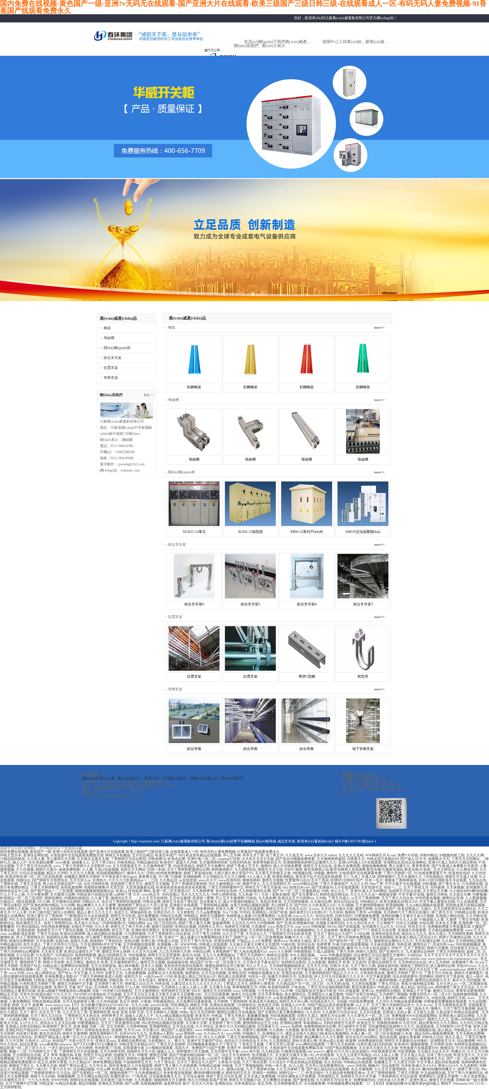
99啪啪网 (234, 998)
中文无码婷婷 (53, 909)
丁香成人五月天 (235, 984)
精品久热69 (334, 1030)
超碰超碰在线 (177, 962)
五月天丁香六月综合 (196, 941)
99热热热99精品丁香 (202, 969)
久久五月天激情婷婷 (390, 1069)
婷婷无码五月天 (238, 1073)
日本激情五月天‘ (13, 1080)
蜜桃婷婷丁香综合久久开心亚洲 (143, 905)
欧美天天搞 (9, 1023)
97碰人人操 (334, 980)
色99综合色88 (226, 891)
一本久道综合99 (60, 1048)
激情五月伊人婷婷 (116, 951)
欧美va (121, 891)
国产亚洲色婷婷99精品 (41, 905)
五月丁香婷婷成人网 (32, 1058)
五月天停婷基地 (103, 966)
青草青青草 (421, 866)
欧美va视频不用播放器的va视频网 (63, 991)
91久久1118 (236, 948)
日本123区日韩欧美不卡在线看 (442, 880)
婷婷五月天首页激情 (164, 955)
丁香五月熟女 (234, 1016)
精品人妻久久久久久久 (94, 912)
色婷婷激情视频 (465, 994)
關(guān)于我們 (272, 42)
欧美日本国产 (165, 855)
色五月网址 (75, 962)
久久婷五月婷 (404, 1062)
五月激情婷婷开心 (124, 962)
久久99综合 (204, 1026)
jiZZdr (46, 1041)
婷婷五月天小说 (270, 869)
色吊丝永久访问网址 (361, 1037)
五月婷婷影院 (10, 1087)
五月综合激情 (180, 898)
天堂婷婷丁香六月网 (225, 1023)
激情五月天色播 (441, 1080)
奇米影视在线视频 (177, 1073)
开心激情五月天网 (60, 859)
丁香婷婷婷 (238, 1001)
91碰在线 (288, 944)
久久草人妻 (36, 859)
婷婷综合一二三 (291, 1073)
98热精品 (191, 916)
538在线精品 (433, 877)
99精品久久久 (37, 1009)
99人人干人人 (256, 966)
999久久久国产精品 (262, 948)
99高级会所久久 (322, 1001)
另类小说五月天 (301, 1019)
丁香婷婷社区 (48, 998)
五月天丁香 (74, 1019)
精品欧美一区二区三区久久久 (23, 1048)
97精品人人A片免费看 (254, 941)
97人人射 (19, 912)
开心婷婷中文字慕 (352, 1026)
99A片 (196, 991)
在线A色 (62, 941)
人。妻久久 (176, 1041)
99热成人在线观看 (213, 944)
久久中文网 (14, 1041)
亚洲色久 (99, 880)
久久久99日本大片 (360, 923)
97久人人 (316, 980)
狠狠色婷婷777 (121, 1073)
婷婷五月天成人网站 (149, 969)
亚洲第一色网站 (264, 1073)
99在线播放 (137, 955)
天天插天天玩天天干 (433, 1051)
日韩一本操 (156, 869)
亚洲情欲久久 (272, 1034)
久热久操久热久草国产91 (233, 873)
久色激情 (258, 927)
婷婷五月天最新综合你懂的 (406, 1041)
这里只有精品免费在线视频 (139, 1009)
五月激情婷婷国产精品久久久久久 (331, 973)
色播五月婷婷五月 (282, 976)
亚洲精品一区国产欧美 (270, 912)
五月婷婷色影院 (261, 930)
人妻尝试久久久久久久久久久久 (196, 984)
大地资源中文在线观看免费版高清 (76, 855)
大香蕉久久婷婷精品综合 (253, 1058)
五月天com (132, 1030)
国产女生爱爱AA (305, 894)
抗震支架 (111, 368)
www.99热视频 (314, 927)
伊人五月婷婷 (439, 962)
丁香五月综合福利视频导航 (328, 987)
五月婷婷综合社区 (412, 962)
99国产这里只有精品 (361, 994)
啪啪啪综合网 (214, 998)
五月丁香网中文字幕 (21, 1083)
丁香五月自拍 (47, 934)
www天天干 (207, 880)
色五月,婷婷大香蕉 (52, 1062)
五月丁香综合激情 (142, 919)
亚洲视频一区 (167, 944)
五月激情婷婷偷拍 (331, 859)
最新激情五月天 (432, 1058)
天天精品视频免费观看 (446, 930)
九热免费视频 (135, 973)
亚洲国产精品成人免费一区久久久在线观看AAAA (73, 1037)
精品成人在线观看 (232, 976)
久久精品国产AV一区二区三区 (300, 984)
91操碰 (176, 877)
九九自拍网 (477, 1001)
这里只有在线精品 (241, 980)
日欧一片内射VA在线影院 (112, 991)
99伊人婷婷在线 (223, 894)
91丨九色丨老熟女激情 (272, 894)
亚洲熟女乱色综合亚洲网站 (404, 862)
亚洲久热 (148, 941)
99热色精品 (126, 862)
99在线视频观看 (282, 1016)
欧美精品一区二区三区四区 (21, 898)
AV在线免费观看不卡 (430, 873)
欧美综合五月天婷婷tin (296, 898)
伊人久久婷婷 (214, 1037)
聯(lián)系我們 (246, 46)
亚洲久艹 (171, 937)
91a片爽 (287, 991)
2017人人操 (94, 909)
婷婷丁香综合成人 (73, 1066)
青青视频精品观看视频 (338, 959)
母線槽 (109, 338)
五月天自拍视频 (213, 973)
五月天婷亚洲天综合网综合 (454, 909)
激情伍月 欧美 (97, 962)
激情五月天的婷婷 (217, 991)
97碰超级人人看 (431, 919)
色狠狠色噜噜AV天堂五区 (104, 887)
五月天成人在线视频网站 (295, 930)
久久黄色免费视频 (92, 980)
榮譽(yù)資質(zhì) (378, 42)
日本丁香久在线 (439, 1055)
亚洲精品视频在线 (330, 948)
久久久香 (101, 927)
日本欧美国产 (385, 909)
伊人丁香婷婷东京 (30, 937)
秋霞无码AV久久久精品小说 (160, 1019)
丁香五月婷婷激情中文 (225, 887)
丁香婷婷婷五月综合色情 (397, 1076)
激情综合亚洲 (452, 898)
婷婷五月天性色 (123, 916)
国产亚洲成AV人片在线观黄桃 (335, 887)
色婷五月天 (133, 976)
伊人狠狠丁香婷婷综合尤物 (107, 937)
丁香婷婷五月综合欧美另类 (290, 934)
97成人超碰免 (323, 951)
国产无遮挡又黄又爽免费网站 (281, 1012)
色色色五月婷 (268, 1005)
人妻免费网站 (19, 1001)
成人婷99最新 (128, 966)
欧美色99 (401, 1044)
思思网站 (426, 976)
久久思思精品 (279, 1041)
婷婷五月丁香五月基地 (263, 887)
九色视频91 (157, 1041)
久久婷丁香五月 (227, 959)
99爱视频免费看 (367, 916)
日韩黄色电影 (199, 919)
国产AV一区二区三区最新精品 (296, 891)
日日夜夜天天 (210, 902)
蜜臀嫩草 (7, 927)
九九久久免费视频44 (218, 955)
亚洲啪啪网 (192, 877)
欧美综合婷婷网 (72, 934)
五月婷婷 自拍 (441, 1044)
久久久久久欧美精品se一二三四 (133, 880)
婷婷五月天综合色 (317, 866)
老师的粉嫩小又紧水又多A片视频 (407, 916)
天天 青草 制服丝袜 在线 (62, 1055)
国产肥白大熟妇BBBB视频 (138, 998)
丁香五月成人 (338, 898)
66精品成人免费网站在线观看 (66, 966)
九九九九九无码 (350, 855)
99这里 (35, 909)
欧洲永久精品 (300, 941)
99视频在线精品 (76, 898)
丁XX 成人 (219, 919)
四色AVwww (466, 966)
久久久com (424, 1005)
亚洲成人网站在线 (450, 916)
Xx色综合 (414, 955)
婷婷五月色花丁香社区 (180, 902)
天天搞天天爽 (460, 894)
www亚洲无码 (229, 880)
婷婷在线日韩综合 (334, 894)
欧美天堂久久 (464, 1055)
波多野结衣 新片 (177, 1083)
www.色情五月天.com (284, 927)
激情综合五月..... (124, 898)
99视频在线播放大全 (264, 973)
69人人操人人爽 (385, 1055)
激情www (281, 941)
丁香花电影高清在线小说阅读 (116, 959)
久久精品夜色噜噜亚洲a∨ (345, 1073)
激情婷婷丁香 (30, 962)
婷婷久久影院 (366, 951)
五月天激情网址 (146, 991)
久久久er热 (139, 1005)
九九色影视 (317, 962)
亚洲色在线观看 (222, 1005)
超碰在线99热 (388, 966)
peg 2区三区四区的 (161, 923)
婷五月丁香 (120, 930)
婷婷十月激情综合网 (455, 937)
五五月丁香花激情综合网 (120, 1023)
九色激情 (406, 980)
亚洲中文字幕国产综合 (205, 1041)
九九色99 (313, 1012)
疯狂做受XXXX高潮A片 (308, 912)
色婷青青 (324, 944)
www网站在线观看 (310, 1044)
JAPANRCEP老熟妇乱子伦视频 (97, 994)
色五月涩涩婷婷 (202, 1012)
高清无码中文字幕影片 (201, 1019)
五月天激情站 (355, 1030)
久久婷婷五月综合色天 (334, 1080)
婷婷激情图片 (222, 869)
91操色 (251, 898)
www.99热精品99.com (211, 1030)
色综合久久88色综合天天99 (245, 1041)
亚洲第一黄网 (203, 898)
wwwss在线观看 (369, 1019)
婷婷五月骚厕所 (212, 916)
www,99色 (16, 973)
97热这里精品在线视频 (304, 1062)
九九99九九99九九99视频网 (253, 923)
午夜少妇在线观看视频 (350, 944)
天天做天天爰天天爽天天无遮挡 (254, 944)
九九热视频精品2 (148, 1073)
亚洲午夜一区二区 (201, 859)
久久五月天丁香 (74, 1012)
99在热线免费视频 (55, 927)
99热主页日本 (10, 855)
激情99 (266, 866)
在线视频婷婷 (151, 1083)
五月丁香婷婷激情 (381, 1073)
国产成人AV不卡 (413, 859)
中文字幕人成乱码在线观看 (438, 1062)
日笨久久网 (225, 909)
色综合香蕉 (28, 1044)
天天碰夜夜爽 (314, 1083)
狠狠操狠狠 (419, 1044)
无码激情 (437, 887)
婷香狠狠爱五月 (244, 987)
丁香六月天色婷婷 (341, 1044)
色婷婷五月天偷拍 (64, 1009)
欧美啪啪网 (395, 905)
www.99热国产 (51, 1030)
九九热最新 (143, 1080)
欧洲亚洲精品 (283, 877)
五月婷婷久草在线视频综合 (288, 919)
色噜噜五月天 (439, 859)
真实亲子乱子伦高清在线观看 (318, 877)
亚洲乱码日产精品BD (22, 1030)
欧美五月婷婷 (292, 1037)
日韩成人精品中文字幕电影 (55, 980)
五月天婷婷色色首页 (450, 1005)
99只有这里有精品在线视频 (199, 855)
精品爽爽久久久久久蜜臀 (96, 905)
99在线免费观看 (361, 1001)
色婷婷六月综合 (255, 969)
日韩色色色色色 (97, 1030)
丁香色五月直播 (251, 1044)
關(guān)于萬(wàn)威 (99, 778)
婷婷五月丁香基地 (449, 976)
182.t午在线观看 (321, 1055)
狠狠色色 (77, 937)
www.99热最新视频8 (336, 955)
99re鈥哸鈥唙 (366, 1058)
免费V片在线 (408, 855)
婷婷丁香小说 (468, 1069)
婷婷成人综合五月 (139, 984)
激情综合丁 (422, 944)
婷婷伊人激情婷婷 (141, 1058)
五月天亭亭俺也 (270, 994)
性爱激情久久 (419, 998)
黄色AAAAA (448, 1066)
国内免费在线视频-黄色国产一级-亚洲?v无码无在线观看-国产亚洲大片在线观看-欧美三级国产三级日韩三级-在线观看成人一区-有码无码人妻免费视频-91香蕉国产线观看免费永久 (140, 852)
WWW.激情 (293, 869)
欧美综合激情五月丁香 (82, 951)
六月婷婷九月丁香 (43, 1051)
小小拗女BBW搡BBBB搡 (468, 891)
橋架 (107, 328)
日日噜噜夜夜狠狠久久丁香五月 (212, 1044)
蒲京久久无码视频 (466, 980)
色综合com (425, 987)
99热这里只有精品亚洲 (94, 894)
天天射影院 (185, 912)
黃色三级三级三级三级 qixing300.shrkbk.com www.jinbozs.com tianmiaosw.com (418, 959)
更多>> (148, 395)
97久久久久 (62, 994)
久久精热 (276, 1030)
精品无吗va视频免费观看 (434, 1034)
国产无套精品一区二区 (90, 1073)
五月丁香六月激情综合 (465, 1073)
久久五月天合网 (144, 951)
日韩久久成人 (307, 1016)
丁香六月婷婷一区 (397, 873)
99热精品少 (369, 902)
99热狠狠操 (302, 951)
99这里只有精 (26, 1034)
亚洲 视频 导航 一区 (89, 1026)
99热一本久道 (275, 1066)
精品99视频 (87, 1083)
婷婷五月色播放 (117, 855)
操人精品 (408, 987)
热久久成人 (437, 934)
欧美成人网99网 (124, 1069)
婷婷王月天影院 (380, 1030)
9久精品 (282, 1009)
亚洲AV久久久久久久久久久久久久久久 (194, 1069)
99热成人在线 (167, 941)
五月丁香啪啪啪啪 (249, 1066)
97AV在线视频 (467, 1048)
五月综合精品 (142, 855)
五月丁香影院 (414, 948)
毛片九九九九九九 (195, 894)
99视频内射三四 (451, 855)
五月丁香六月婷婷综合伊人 (392, 1005)
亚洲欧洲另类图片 (145, 930)
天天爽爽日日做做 (277, 1080)
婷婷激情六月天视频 (192, 1051)
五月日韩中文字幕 (224, 1051)
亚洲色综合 (224, 1083)
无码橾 (341, 1001)
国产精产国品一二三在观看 (51, 891)
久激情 (451, 919)
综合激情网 (466, 1041)
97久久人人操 (406, 919)
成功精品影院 (52, 948)
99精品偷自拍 (147, 862)
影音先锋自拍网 (213, 980)
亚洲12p (367, 991)
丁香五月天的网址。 (467, 859)
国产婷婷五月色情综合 (50, 880)
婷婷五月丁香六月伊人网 (130, 927)
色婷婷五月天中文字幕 (358, 1076)
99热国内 (199, 948)
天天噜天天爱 (196, 1023)
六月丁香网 (267, 980)
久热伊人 (32, 1041)
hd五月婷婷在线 (96, 884)
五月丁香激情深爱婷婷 (189, 884)
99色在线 (162, 984)
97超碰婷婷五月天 (137, 1062)
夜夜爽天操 (147, 877)
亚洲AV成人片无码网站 (368, 891)
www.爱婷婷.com (188, 1034)
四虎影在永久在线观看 (165, 973)
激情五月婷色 (436, 894)
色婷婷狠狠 (368, 969)
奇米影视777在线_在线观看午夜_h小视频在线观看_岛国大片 (142, 1048)
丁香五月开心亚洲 (279, 1044)
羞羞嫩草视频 (257, 1016)
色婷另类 (195, 1009)
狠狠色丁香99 (355, 912)
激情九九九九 (438, 1019)
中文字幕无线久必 (307, 969)
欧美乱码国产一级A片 (29, 1069)
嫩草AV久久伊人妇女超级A (368, 948)
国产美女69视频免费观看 (295, 859)
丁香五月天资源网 (133, 948)
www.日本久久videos (321, 855)
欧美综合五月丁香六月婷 (200, 930)
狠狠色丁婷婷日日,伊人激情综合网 (427, 966)
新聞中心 (330, 42)
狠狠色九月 (167, 980)
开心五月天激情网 (229, 898)
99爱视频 (479, 894)
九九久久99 (359, 884)
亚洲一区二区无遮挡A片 (171, 891)
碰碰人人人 (166, 1051)
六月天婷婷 (84, 1048)
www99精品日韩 (305, 884)
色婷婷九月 (193, 1037)
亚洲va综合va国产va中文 (361, 998)
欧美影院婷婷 (278, 987)
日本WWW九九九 (133, 1034)
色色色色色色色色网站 (222, 1009)
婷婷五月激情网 (74, 1034)
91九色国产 (44, 955)
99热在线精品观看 (46, 1001)
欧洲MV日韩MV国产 (347, 880)
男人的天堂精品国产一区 (62, 884)
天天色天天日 (296, 909)
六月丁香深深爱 (254, 1062)
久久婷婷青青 (203, 891)
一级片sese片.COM (158, 976)
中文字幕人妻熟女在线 (437, 902)
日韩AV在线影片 (397, 1019)
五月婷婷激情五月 (288, 1083)
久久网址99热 (467, 869)
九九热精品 (409, 1058)
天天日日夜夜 (370, 1012)
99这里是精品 (184, 866)
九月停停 (336, 912)
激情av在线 (235, 1069)
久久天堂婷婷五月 (276, 884)
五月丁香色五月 (415, 887)
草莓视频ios (312, 1023)
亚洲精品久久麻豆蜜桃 (325, 994)
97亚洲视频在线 (423, 1030)
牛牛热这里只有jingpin (119, 877)
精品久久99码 (57, 873)
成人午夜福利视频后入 (241, 902)
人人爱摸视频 (475, 898)
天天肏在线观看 (382, 944)
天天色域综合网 (427, 941)
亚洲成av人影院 (161, 1034)
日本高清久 (147, 980)
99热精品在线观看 (358, 1062)
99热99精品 (429, 855)
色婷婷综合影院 (293, 962)
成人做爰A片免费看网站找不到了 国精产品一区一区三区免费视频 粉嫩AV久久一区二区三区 (253, 937)
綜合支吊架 (112, 358)
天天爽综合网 (188, 980)
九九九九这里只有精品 (354, 1055)
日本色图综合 (245, 1083)
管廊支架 (111, 378)
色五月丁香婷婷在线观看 (121, 902)
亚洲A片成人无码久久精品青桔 (452, 862)
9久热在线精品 (27, 927)
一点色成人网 (16, 1019)
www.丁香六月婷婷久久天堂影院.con (82, 866)
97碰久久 (300, 980)
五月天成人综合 (412, 1055)
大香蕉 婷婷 (9, 1005)
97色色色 (298, 987)
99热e (184, 1012)
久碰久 (426, 909)
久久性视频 (25, 869)
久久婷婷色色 (245, 869)
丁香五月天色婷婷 (171, 1044)
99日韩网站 (150, 987)
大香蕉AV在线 (229, 1062)
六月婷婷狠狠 (136, 1026)
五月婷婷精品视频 (470, 941)
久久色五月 (294, 855)
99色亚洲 (404, 944)
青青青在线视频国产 (121, 909)
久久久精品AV (80, 1062)
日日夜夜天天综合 (464, 948)
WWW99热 (188, 944)
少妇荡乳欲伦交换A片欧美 (315, 991)
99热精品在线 (465, 912)
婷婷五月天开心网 (293, 1001)
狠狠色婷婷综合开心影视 (224, 966)
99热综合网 (151, 902)
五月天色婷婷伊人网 (78, 1001)
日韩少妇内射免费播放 (164, 873)
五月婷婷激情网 (97, 930)
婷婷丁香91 (74, 1030)
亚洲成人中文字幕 (416, 991)
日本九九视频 (406, 923)
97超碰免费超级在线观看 (320, 998)
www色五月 (151, 894)
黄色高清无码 (50, 1034)
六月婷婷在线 (472, 884)
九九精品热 (270, 1051)
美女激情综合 (295, 994)
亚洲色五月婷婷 (110, 1083)
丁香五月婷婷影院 (44, 887)
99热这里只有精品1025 (137, 1044)
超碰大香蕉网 (409, 1037)
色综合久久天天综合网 (58, 1023)
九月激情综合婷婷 (420, 951)
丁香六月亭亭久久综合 (60, 944)
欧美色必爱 (176, 859)
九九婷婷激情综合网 (255, 891)
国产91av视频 (276, 1019)
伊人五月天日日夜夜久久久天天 (339, 976)
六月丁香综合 (164, 1062)
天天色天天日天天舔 (258, 859)
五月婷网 (220, 1001)
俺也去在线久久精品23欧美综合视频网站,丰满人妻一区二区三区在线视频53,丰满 (349, 1034)
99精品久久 (91, 902)
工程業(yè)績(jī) (352, 42)
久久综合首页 (281, 969)
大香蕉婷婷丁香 (224, 951)
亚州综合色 (306, 944)
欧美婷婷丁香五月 (57, 1026)
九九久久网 (475, 855)
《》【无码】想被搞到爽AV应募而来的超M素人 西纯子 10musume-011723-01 (425, 1083)
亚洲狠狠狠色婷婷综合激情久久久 (309, 862)
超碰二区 (473, 951)
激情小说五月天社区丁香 (418, 969)
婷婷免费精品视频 (107, 1062)
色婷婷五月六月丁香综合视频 (60, 930)
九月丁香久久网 (362, 966)
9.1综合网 (362, 934)
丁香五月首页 (30, 884)
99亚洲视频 (406, 1051)
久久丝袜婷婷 (327, 930)
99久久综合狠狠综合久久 (28, 919)
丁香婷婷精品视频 (214, 905)
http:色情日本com (296, 887)
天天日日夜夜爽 (216, 994)
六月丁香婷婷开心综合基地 (168, 934)
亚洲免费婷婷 (203, 909)
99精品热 (116, 980)
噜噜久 (436, 1009)
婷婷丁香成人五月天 (243, 866)
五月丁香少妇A (103, 862)
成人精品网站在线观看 (105, 934)
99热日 (110, 998)
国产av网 (132, 1083)
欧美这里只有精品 (263, 1001)
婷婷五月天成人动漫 (461, 877)
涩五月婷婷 (115, 1026)
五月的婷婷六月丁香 (146, 937)
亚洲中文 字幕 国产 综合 (72, 987)
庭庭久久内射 (186, 862)
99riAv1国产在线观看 (343, 927)
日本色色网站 (382, 937)
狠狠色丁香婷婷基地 (401, 880)
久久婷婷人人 (231, 969)
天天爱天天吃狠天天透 (273, 873)
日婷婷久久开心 (210, 927)
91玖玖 (401, 927)
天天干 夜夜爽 (32, 1005)
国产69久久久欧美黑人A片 (315, 905)
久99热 (321, 898)
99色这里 (46, 1083)
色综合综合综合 (345, 902)
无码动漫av (170, 894)
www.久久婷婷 (280, 951)
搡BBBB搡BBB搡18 (209, 1073)
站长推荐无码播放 (172, 919)
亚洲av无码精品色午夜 (468, 1019)
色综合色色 (324, 916)
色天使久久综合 (86, 923)
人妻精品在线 (334, 969)
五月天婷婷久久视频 (162, 1012)
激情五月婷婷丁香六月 (404, 973)
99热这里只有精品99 (382, 859)
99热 (325, 891)
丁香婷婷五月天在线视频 (78, 1051)
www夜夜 (62, 862)
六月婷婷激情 (135, 934)
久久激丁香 (100, 898)
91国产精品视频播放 (341, 1048)
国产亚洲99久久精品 (352, 1009)
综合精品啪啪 (83, 1069)
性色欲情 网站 (139, 891)
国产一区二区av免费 (462, 1058)
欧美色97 (167, 862)
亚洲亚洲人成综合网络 (456, 1016)
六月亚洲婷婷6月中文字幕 (100, 944)
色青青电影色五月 (267, 862)
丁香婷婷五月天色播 (258, 1009)
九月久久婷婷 (300, 1009)
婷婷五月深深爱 (383, 930)
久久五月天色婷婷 (153, 898)
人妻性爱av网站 (394, 998)
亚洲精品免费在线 (131, 1041)
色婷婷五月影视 (237, 927)
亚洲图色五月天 (442, 1041)
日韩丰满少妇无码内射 (374, 1044)
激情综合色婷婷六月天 (432, 980)
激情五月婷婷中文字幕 (75, 984)
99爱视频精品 (88, 1023)
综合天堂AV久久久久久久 (335, 1019)
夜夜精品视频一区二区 (29, 969)
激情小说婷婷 (162, 927)
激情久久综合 (443, 991)
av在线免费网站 (286, 998)
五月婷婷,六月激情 (109, 987)
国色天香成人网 (304, 1041)
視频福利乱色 (141, 912)
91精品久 (7, 902)
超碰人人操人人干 (139, 1016)
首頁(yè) (251, 42)
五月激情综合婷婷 (66, 902)
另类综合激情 (41, 987)
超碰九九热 (79, 941)
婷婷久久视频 (18, 909)
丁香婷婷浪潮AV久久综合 (50, 1073)
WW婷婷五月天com (380, 855)
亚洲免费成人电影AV (61, 976)
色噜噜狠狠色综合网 (320, 1026)
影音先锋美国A (364, 987)
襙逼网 (116, 1030)
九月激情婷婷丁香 (157, 866)
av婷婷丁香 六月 (127, 894)
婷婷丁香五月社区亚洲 (224, 1076)
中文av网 (103, 1069)
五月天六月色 (202, 1083)
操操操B (96, 941)
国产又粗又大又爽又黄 (108, 919)
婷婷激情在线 (125, 1037)
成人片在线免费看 (287, 866)
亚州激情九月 (476, 887)
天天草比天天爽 (435, 891)
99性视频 (429, 884)
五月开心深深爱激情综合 (325, 1066)
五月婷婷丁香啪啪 (393, 994)
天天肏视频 (455, 887)
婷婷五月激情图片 (468, 973)
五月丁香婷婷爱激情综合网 (188, 869)
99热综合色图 (171, 916)
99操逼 (227, 1066)
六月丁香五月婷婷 (206, 934)
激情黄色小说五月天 (25, 959)
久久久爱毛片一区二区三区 (368, 1016)
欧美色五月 (366, 1023)
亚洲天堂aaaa (105, 1041)
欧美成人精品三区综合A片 (416, 937)
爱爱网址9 (427, 1076)
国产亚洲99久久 (391, 951)
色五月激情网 (361, 1069)
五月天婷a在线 (338, 984)
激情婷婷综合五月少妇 (260, 1023)
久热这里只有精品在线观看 (458, 1012)
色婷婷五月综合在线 (405, 891)
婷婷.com (183, 909)
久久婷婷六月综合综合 (340, 1012)
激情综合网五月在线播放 (236, 1012)
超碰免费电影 (69, 869)
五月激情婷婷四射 (213, 862)
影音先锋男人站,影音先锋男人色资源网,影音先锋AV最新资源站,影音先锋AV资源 (367, 869)
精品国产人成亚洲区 (177, 1030)
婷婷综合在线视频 (84, 1080)
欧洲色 (147, 959)
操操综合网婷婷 (21, 941)
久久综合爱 (25, 955)
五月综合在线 (183, 1026)
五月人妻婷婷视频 (382, 980)
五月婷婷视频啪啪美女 (287, 966)
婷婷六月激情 (437, 948)
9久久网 (43, 902)
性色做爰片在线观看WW (419, 1048)
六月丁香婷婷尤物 (260, 1069)
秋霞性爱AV (120, 1076)
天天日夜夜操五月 (127, 866)
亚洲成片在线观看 (183, 905)
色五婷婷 (168, 998)
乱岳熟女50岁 (95, 1019)
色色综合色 (196, 1058)
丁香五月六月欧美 (438, 973)
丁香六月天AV (60, 1069)
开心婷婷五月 (281, 905)
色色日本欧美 (271, 902)
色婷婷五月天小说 (141, 1051)
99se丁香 (376, 884)
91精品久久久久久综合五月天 (265, 959)
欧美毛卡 (202, 1016)
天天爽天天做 (219, 987)
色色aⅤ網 (131, 941)
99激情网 (402, 1030)
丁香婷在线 (9, 884)
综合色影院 (390, 1066)
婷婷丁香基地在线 (198, 873)
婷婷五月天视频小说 (245, 1080)
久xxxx (313, 909)
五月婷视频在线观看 (139, 944)
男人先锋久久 (399, 866)
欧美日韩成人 (408, 909)
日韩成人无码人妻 (397, 1012)
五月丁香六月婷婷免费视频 (349, 937)
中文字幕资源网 (378, 976)
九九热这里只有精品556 (68, 1058)
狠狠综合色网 (355, 980)
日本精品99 (64, 955)
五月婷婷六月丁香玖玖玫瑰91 (406, 912)
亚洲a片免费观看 (347, 866)
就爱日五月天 (323, 1009)
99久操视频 (75, 909)
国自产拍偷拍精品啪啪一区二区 (194, 1055)
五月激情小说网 (62, 894)
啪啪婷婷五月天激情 (170, 1080)
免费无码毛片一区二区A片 (430, 994)
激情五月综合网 (243, 994)
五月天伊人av (80, 880)
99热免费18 (157, 859)
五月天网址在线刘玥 (93, 1076)
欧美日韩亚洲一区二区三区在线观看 (33, 877)
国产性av (65, 973)
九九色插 (245, 894)
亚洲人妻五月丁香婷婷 (44, 916)
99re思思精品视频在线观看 (163, 1023)
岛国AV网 (80, 919)
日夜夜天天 (356, 859)
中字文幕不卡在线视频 (402, 884)
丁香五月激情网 (381, 919)
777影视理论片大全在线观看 (86, 916)
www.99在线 (356, 1066)
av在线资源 (188, 880)
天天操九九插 (423, 1012)
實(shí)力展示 (273, 46)
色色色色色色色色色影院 (183, 966)
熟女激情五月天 (29, 923)
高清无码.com (443, 944)
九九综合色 (477, 880)
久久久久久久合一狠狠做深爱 (373, 894)
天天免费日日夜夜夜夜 (194, 1001)
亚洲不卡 (234, 1048)
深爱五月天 (114, 973)
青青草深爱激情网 (470, 991)
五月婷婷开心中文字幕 (453, 1026)
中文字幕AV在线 (411, 894)
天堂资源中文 (371, 887)
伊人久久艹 (339, 891)
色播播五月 (383, 1062)
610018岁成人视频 (326, 919)
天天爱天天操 (46, 1066)
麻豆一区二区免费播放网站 (242, 1019)
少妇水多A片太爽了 (392, 1080)
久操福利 (281, 1058)
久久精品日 (168, 880)
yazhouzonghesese (453, 969)
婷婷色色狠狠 (60, 919)
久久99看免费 (37, 894)
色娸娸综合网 (57, 937)
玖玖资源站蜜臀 (41, 862)
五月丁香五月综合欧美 (34, 866)
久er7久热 (230, 912)
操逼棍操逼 (425, 1026)
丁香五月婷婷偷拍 (450, 951)
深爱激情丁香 (462, 962)
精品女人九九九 (414, 934)
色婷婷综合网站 (388, 991)
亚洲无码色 (170, 930)
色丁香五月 (274, 855)
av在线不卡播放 (219, 1058)
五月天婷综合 (444, 869)
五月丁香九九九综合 (46, 1016)
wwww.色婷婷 (291, 1026)
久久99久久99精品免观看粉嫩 (399, 1001)
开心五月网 (232, 855)
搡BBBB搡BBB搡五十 (439, 1069)
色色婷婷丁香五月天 (127, 884)
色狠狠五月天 (124, 1055)
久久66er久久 (213, 1034)
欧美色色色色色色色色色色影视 (181, 887)
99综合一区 (257, 976)
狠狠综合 (447, 1048)
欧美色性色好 (459, 873)
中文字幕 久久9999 (88, 973)
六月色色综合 (268, 991)
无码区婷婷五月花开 (339, 1023)
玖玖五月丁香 (50, 1012)
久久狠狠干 (385, 923)
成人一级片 (474, 976)
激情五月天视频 (156, 884)
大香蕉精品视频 (189, 998)
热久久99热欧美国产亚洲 (207, 1080)
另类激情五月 (328, 1076)
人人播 (87, 869)
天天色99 (359, 962)
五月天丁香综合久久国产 (332, 934)
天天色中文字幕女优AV (261, 962)
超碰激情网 (221, 923)
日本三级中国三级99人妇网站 (52, 912)
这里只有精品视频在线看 (249, 905)
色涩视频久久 (262, 1055)
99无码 (244, 912)
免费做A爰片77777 (354, 930)
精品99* (145, 909)
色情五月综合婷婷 (97, 1055)
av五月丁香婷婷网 (365, 898)
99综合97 (418, 1019)
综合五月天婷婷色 (236, 1055)
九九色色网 (267, 898)
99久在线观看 (349, 991)
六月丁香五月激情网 (459, 1009)
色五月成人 (32, 944)
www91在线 (159, 1005)
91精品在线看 (171, 1037)
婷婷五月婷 (456, 998)
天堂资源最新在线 (140, 887)
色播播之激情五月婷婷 (82, 877)
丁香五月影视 (408, 1073)
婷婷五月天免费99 (210, 866)
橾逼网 (350, 1041)
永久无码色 (333, 1062)
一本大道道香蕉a (473, 1076)
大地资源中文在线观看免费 (360, 873)
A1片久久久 (29, 1023)
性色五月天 (417, 927)
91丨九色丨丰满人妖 (360, 877)
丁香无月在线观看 (249, 909)
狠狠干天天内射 (42, 1076)
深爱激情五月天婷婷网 (98, 1009)
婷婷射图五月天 (255, 1048)
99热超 (216, 1016)
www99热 (233, 1034)
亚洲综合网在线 (35, 855)
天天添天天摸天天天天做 (378, 1048)
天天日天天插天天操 (337, 909)
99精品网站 (136, 923)
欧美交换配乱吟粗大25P (398, 902)
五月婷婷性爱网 (460, 934)
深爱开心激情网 (254, 1030)
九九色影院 (469, 1066)
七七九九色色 (38, 1080)
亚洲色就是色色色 (385, 934)
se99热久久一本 (174, 1009)
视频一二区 (18, 1051)
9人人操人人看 (258, 877)
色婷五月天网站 (132, 869)
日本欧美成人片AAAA (418, 1066)
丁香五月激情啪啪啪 (243, 1037)
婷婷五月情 (274, 909)
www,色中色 (250, 1051)
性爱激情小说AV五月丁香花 (307, 880)
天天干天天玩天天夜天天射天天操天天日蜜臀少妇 (162, 994)
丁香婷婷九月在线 (171, 1058)
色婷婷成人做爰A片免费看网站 (250, 916)
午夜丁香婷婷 (76, 948)
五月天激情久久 (409, 877)
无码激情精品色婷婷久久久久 (391, 1026)
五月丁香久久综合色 (397, 898)
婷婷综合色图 (277, 955)
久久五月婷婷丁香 (290, 1069)
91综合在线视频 (32, 873)
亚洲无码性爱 (224, 941)
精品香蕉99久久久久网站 (438, 1023)
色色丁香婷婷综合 (58, 923)
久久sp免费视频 (208, 912)
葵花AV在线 (191, 955)
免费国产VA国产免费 (208, 1048)
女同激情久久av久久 (378, 927)
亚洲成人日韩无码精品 (23, 1026)
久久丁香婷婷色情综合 (248, 919)
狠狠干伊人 (251, 884)
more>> (379, 327)
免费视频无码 (364, 1080)
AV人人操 (295, 1066)
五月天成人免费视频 (259, 1076)
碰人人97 (19, 862)
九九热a (448, 941)
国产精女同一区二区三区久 (350, 941)
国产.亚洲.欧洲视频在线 (295, 923)
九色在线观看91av (253, 951)
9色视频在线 (302, 873)
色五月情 (264, 1083)
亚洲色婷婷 (26, 930)
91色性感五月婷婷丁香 (37, 984)
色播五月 (458, 1051)
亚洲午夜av (418, 1080)
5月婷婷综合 (246, 1005)
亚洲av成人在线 (331, 1041)
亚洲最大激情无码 (330, 923)
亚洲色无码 (237, 973)
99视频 (319, 873)
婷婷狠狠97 (386, 877)
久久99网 (68, 905)
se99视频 (375, 912)
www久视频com (342, 1058)
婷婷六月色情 (53, 962)
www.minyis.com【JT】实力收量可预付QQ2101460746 (87, 1005)
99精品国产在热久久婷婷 (174, 959)
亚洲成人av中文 (293, 1005)
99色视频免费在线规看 (345, 1083)
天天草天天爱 (51, 951)
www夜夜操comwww (55, 1044)
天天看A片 (150, 1030)
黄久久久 (320, 941)
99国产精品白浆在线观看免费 (330, 1005)
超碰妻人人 (81, 862)
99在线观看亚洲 (383, 1051)
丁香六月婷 (345, 951)
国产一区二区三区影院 (107, 1058)
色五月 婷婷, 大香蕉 (135, 1001)
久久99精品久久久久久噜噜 (224, 877)
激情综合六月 (53, 959)
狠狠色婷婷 (251, 880)
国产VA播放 (270, 1037)
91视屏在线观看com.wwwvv (302, 1051)
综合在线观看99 (404, 976)
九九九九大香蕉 (82, 873)
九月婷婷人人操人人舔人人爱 (184, 987)
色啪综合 (23, 880)
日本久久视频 (151, 966)
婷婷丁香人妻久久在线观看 (175, 1066)
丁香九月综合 (388, 984)
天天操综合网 (321, 902)
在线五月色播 (317, 1058)
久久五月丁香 (233, 934)
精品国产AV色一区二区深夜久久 (215, 962)
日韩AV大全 (339, 966)
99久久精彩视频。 (304, 955)
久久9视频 (346, 905)
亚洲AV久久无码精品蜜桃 (235, 1026)
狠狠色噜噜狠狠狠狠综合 (94, 891)
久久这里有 (158, 948)
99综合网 (426, 923)
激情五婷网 (364, 909)
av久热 (235, 1030)
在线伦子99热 (82, 927)
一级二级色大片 (416, 1009)
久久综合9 (277, 1062)
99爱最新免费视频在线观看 (445, 1001)
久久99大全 (98, 1066)
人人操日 (284, 980)
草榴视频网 (66, 1076)
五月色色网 (44, 941)
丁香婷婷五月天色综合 (82, 1016)
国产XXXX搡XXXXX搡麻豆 (95, 1044)
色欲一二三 (393, 887)
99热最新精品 (163, 1001)
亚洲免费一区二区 (472, 923)
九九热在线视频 (363, 984)
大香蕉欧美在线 (372, 973)
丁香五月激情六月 (257, 998)
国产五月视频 (148, 1037)
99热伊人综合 (432, 1037)
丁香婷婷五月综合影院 (128, 859)
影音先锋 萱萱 (312, 1030)
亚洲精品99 (204, 959)
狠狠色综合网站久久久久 (393, 941)
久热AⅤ (414, 1069)
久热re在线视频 (106, 869)
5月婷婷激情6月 (113, 923)
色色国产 (59, 1041)
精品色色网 (388, 1037)
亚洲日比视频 (185, 927)
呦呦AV (374, 1066)
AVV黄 (163, 877)
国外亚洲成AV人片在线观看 (131, 1066)
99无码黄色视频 (427, 898)
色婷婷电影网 (85, 955)
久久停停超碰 (107, 1001)
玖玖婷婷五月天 (78, 959)
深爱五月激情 (447, 1076)
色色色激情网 (71, 887)
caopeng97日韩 (229, 859)
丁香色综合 (114, 941)
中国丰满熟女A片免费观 (296, 1076)
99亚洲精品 (179, 1005)
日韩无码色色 (240, 862)
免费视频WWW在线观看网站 (414, 1016)
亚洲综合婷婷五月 (382, 962)
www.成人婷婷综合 (41, 973)
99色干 (396, 948)
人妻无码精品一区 (304, 959)
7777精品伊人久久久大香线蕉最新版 (77, 969)
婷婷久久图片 (46, 869)
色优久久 (121, 912)
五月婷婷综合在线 (26, 1055)
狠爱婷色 (192, 973)
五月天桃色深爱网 (470, 1034)
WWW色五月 (30, 948)
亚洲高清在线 (292, 973)
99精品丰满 (388, 969)
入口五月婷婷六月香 (175, 951)
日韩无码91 (344, 916)
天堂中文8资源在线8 (36, 994)
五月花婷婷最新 (295, 902)
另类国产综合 (30, 966)
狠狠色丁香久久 (21, 1066)
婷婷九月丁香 (164, 909)
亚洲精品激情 (290, 1023)
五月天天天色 (317, 966)
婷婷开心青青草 (262, 984)
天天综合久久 (256, 934)
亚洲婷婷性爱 (100, 1012)
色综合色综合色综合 (16, 1037)
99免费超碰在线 (370, 1041)
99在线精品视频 (234, 930)
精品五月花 (9, 994)
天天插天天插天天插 (93, 859)
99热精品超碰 (209, 1066)
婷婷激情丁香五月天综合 (454, 987)
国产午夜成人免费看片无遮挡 (454, 866)
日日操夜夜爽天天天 (165, 1076)
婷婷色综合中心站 (14, 891)
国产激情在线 (303, 1080)
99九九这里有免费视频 (297, 948)
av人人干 (363, 1005)
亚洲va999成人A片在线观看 (360, 862)
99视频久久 (251, 1034)
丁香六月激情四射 (102, 948)
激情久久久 (135, 873)
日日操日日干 (179, 948)
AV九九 (131, 980)
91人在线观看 (467, 902)
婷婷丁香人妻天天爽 (194, 923)
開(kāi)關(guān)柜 (117, 348)
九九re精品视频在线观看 (424, 905)
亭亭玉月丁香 (253, 855)
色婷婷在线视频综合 (470, 1044)
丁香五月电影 (469, 919)
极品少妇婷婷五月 (112, 955)
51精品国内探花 (12, 859)
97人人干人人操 (12, 894)
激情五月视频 (272, 880)
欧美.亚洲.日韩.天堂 (128, 1012)
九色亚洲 (284, 916)
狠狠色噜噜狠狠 (374, 866)
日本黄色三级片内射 (116, 1080)
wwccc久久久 (303, 916)
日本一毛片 (374, 880)
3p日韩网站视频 (354, 919)
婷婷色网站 (53, 898)
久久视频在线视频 (122, 1019)
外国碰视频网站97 (110, 873)
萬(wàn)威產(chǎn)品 (298, 42)
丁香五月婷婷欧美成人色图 (100, 976)
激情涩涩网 (158, 1055)
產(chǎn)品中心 (129, 778)
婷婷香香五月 (112, 1016)
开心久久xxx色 (119, 969)
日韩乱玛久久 (164, 912)
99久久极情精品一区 (225, 884)
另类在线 (305, 976)
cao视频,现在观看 (21, 934)
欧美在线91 (315, 1073)
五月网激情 (217, 948)
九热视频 (292, 1030)
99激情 (142, 1055)
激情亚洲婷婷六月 (103, 1034)
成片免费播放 (148, 916)
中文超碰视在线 (432, 1073)
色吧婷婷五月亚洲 (175, 991)
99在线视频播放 (468, 944)
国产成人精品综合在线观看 (327, 1069)
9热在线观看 (26, 902)
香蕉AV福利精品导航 (417, 984)
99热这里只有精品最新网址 (82, 998)
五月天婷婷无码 (112, 1051)
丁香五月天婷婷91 (250, 955)
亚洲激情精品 (160, 1026)
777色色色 (139, 1076)
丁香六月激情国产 (334, 884)
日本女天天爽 (446, 923)
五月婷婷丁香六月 (108, 984)
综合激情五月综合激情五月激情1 (379, 955)
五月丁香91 (28, 1012)
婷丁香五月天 (449, 884)
